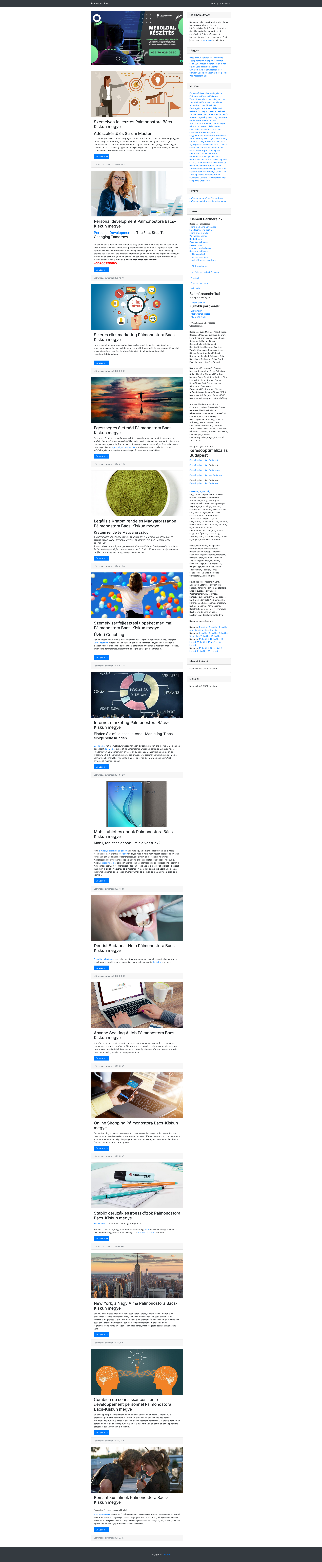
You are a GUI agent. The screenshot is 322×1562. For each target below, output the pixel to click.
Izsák (220, 108)
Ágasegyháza (196, 144)
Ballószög (213, 117)
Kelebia (217, 126)
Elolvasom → (101, 156)
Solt (203, 105)
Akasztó (193, 117)
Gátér (219, 171)
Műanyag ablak (198, 254)
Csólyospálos (214, 150)
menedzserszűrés (199, 257)
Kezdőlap (214, 3)
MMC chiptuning (199, 317)
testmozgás (220, 201)
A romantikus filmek (102, 1514)
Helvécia (212, 111)
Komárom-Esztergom (199, 69)
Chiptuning (196, 278)
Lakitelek (221, 111)
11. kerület (205, 636)
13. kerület (204, 639)
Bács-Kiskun (195, 57)
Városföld (194, 138)
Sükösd (217, 114)
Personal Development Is (114, 233)
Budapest (209, 60)
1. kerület (203, 627)
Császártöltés (196, 132)
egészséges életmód (209, 198)
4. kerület (193, 630)
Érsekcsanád (213, 123)
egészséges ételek (198, 201)
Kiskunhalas (195, 96)
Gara (205, 132)
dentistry (156, 962)
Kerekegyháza (196, 108)
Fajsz (205, 150)
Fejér (192, 63)
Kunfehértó (221, 135)
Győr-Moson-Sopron (205, 63)
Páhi (219, 165)
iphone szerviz (198, 302)
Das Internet (99, 746)
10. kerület (194, 636)
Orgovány (203, 117)
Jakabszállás (207, 126)
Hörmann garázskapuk (200, 248)
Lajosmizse (219, 99)
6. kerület (213, 630)
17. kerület (212, 642)
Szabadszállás (210, 108)
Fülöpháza (194, 180)
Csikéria (204, 177)
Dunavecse (208, 114)
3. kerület (223, 627)
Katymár (193, 141)
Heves (192, 66)
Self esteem (196, 311)
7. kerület (203, 633)
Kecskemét (194, 93)
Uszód (192, 171)
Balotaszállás (208, 159)
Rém (191, 165)
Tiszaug (193, 174)
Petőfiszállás (195, 159)
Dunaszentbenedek (217, 177)
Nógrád (214, 69)
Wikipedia (195, 288)
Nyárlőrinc (213, 132)
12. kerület (216, 636)
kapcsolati (208, 40)
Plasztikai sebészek (198, 242)
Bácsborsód (204, 168)
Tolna (225, 72)
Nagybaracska (196, 135)
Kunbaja (206, 156)
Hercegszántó (212, 138)
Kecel (204, 102)
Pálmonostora (211, 147)
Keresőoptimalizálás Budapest (203, 460)
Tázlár (221, 147)
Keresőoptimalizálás (198, 465)
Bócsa (192, 150)
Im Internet (110, 749)
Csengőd (202, 141)
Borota (210, 162)
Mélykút (193, 111)
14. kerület (215, 639)
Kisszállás (194, 129)
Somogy (193, 72)
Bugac (223, 123)
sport (222, 198)
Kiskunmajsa (208, 99)
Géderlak (200, 171)
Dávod (210, 141)
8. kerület (213, 633)
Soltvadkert (195, 105)
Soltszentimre (201, 165)
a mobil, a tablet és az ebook (113, 850)
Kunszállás (194, 153)
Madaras (199, 120)
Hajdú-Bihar (220, 63)
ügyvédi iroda (196, 245)
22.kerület (202, 651)
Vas (191, 75)
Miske (199, 150)
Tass (214, 120)
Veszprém (198, 75)
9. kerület (223, 633)
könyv (125, 853)
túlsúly (211, 201)
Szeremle (202, 162)
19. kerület (204, 648)
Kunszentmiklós (214, 102)
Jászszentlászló (207, 129)
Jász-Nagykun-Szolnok (207, 66)
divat (147, 1229)
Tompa (193, 114)
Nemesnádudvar (211, 144)
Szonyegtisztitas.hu (198, 251)
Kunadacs (214, 156)
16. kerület (202, 642)
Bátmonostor (195, 156)
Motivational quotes (200, 314)
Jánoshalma (195, 102)
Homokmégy (220, 162)
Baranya (206, 57)
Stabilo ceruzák (101, 1223)
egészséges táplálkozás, (123, 447)
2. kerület (213, 627)
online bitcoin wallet (199, 233)
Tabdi (224, 168)
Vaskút (224, 114)
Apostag (223, 138)
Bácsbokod (195, 126)
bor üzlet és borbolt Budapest (205, 272)
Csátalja (193, 162)
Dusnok (208, 120)
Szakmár (193, 168)
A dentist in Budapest (104, 959)
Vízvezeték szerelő (198, 236)
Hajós (192, 120)
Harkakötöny (213, 174)
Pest (220, 69)
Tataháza (212, 165)
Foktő (214, 153)
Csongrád (218, 60)
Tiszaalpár (203, 111)
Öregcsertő (205, 180)
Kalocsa (205, 96)
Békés (213, 57)
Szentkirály (219, 141)
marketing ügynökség (199, 491)
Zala (206, 75)
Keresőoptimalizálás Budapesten (204, 470)
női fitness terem (199, 266)
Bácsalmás (211, 105)
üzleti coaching (101, 642)
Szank (218, 129)
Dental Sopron (196, 239)
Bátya (202, 138)
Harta (200, 114)
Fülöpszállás (210, 135)
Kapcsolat (225, 3)
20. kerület (215, 648)
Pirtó (224, 171)
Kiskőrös (213, 96)
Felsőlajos (202, 174)
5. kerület (203, 630)
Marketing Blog (100, 3)
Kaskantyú (210, 171)
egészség (194, 198)
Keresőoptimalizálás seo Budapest (205, 475)
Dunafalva (194, 177)
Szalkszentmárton (198, 123)
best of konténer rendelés (203, 260)
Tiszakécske (195, 99)
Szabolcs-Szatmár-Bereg (210, 72)
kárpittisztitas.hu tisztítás (201, 230)
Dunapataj (222, 117)
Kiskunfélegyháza (213, 93)
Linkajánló (167, 1554)
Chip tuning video (199, 283)
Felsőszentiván (196, 147)
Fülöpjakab (215, 168)
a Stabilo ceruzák (146, 1232)
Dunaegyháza (221, 159)
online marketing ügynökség (202, 227)
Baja (202, 93)
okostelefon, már (108, 863)
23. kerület (213, 651)
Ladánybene (206, 153)
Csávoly (223, 144)
